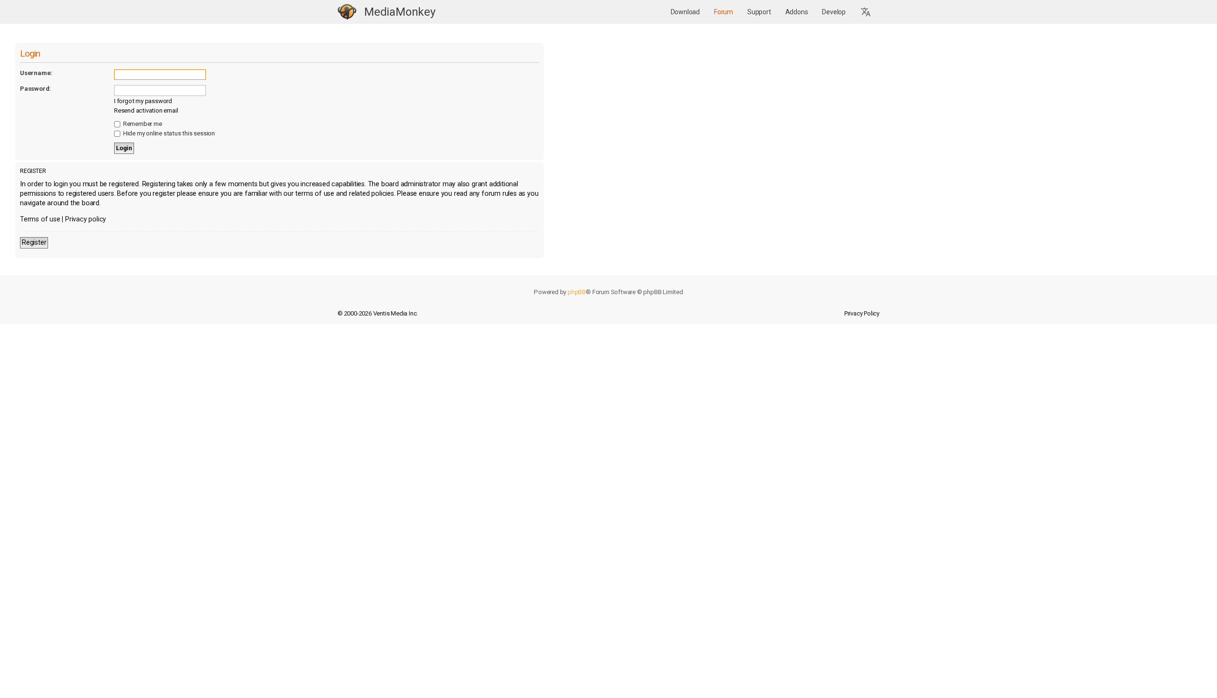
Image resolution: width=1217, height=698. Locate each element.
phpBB (577, 292)
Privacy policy (85, 219)
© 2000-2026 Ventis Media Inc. (378, 313)
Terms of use (40, 219)
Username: (36, 72)
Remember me (142, 123)
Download (685, 12)
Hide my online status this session (168, 133)
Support (759, 12)
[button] (866, 12)
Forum (723, 12)
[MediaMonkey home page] (347, 12)
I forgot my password (143, 101)
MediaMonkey (399, 12)
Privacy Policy (861, 313)
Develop (834, 12)
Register (34, 243)
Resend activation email (146, 110)
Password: (35, 88)
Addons (796, 12)
